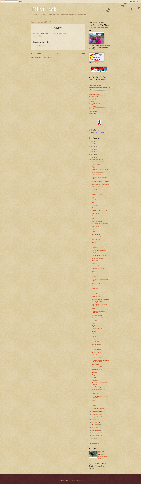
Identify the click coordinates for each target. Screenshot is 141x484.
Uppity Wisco (92, 113)
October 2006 (96, 411)
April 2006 (95, 427)
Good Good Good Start (98, 318)
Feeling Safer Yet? (97, 205)
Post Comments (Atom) (45, 57)
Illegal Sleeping (96, 352)
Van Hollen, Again (97, 194)
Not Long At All (96, 296)
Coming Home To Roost (99, 255)
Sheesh (94, 252)
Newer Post (36, 54)
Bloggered (95, 245)
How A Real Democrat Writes (100, 299)
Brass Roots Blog (93, 83)
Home (58, 54)
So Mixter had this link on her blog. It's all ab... (100, 360)
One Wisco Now (93, 96)
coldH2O (102, 451)
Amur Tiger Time (97, 174)
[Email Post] (54, 33)
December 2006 (97, 159)
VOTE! (94, 347)
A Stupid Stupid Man (98, 172)
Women (94, 229)
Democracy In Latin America (100, 181)
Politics (40, 36)
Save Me (94, 320)
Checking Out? (96, 200)
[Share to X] (62, 33)
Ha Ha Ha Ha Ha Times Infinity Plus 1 (98, 390)
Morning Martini (94, 94)
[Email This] (58, 33)
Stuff (93, 218)
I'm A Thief (95, 247)
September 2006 (97, 414)
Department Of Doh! (98, 367)
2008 (92, 152)
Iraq (93, 202)
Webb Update (96, 164)
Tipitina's (91, 108)
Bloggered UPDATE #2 (98, 234)
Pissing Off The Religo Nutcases (98, 311)
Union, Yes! (95, 260)
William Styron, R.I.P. (98, 408)
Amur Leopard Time (98, 258)
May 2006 (95, 425)
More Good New (97, 369)
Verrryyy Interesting (98, 268)
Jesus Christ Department (99, 387)
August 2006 (95, 417)
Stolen (93, 323)
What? (94, 291)
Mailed (94, 308)
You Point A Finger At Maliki (100, 169)
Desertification (96, 283)
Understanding (96, 266)
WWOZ (91, 116)
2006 (92, 157)
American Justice (97, 403)
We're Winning (96, 226)
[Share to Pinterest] (65, 33)
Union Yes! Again (97, 221)
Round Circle (92, 99)
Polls (93, 400)
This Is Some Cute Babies (99, 250)
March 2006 (95, 430)
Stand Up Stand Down (98, 302)
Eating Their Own (97, 357)
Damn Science (96, 274)
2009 (92, 149)
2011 (92, 144)
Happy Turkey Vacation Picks (100, 184)
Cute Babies (95, 213)
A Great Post (95, 341)
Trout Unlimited (93, 111)
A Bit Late (94, 372)
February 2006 (96, 432)
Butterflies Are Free (97, 186)
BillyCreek (43, 9)
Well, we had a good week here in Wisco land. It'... (99, 305)
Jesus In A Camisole (97, 237)
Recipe (94, 276)
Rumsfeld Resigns (97, 328)
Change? (94, 294)
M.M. (93, 192)
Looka (90, 92)
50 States (94, 334)
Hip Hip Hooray (97, 326)
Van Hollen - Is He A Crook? (100, 210)
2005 (92, 439)
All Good (94, 377)
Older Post (80, 54)
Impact (94, 331)
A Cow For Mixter (97, 349)
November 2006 (97, 162)
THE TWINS (92, 106)
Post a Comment (40, 45)
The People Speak (97, 339)
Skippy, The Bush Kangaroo (97, 104)
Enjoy (93, 167)
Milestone (94, 263)
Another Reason (96, 344)
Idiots (93, 197)
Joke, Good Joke (96, 239)
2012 (92, 141)
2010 (92, 146)
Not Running (95, 288)
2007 (92, 154)
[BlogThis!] (60, 33)
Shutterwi (91, 101)
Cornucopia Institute (95, 85)
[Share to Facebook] (64, 33)
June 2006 (95, 422)
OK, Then (94, 271)
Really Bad (95, 393)
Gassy (93, 375)
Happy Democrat (97, 315)
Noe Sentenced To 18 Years (100, 223)
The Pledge (95, 62)
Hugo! (94, 208)
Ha (93, 286)
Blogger (79, 480)
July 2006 (95, 419)
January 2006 (96, 435)
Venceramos (95, 380)
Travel (94, 405)
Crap (93, 216)
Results (94, 336)
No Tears (94, 242)
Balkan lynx (95, 364)
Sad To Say (95, 189)
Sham (93, 231)
